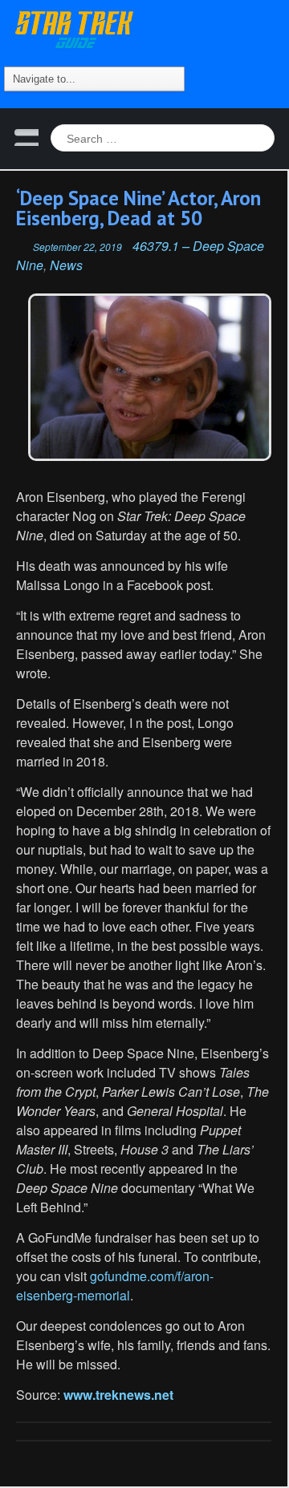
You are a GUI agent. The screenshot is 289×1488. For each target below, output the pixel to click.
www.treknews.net (118, 1394)
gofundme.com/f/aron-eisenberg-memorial (115, 1285)
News (66, 265)
